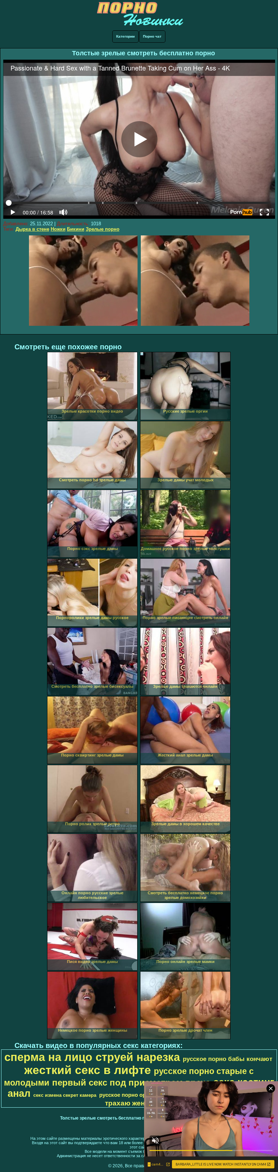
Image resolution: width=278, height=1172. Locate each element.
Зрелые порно (102, 229)
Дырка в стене (32, 229)
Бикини (75, 229)
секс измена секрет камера (64, 1095)
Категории (125, 36)
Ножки (58, 229)
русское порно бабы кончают (227, 1058)
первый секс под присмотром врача (131, 1082)
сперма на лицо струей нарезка (92, 1057)
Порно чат (152, 36)
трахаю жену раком (138, 1103)
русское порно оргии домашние (141, 1095)
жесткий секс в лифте (87, 1070)
